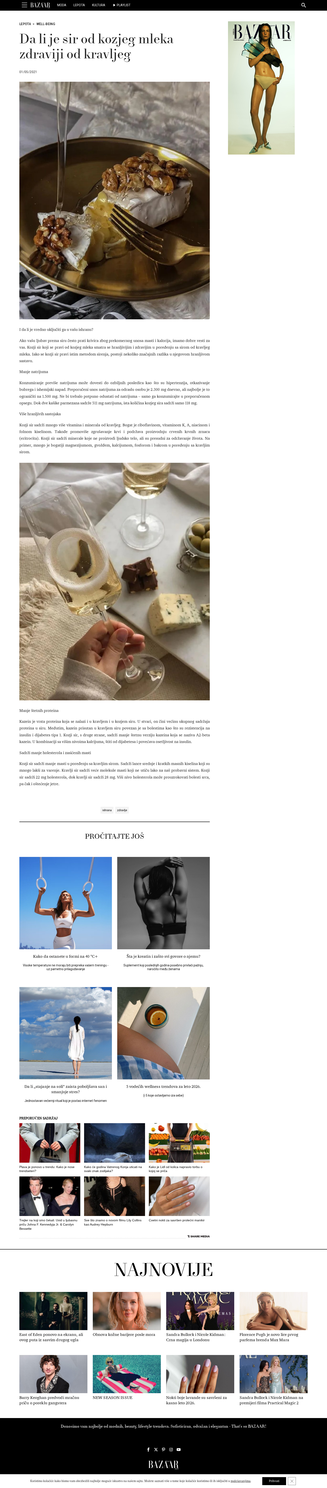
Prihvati (274, 1481)
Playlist (124, 5)
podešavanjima (240, 1481)
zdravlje (122, 810)
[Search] (304, 5)
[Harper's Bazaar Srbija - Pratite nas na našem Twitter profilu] (156, 1450)
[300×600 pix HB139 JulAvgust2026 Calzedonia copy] (261, 87)
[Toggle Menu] (24, 5)
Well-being (45, 24)
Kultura (98, 5)
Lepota (79, 5)
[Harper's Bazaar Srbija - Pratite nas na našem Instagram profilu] (171, 1450)
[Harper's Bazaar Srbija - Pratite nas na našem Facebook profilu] (148, 1450)
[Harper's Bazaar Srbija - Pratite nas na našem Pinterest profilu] (163, 1450)
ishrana (107, 810)
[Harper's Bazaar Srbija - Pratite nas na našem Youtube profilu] (178, 1450)
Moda (61, 5)
